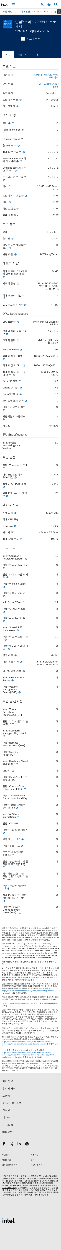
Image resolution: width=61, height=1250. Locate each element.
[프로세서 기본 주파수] (4, 179)
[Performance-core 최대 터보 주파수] (21, 161)
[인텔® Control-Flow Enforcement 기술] (25, 789)
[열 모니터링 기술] (23, 671)
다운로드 (22, 54)
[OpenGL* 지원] (20, 387)
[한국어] (49, 4)
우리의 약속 (8, 1088)
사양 (8, 54)
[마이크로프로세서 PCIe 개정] (15, 477)
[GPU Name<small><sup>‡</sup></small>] (18, 321)
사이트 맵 (7, 1124)
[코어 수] (13, 123)
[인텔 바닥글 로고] (8, 1220)
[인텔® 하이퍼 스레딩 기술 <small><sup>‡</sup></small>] (8, 648)
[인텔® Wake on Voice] (4, 586)
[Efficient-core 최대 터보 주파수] (15, 170)
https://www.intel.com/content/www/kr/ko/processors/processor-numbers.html (28, 991)
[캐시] (10, 186)
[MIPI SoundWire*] (24, 602)
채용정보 (7, 1132)
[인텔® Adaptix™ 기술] (4, 621)
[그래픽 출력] (18, 340)
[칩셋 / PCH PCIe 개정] (4, 486)
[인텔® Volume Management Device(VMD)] (19, 692)
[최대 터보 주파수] (23, 152)
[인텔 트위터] (11, 1144)
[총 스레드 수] (18, 145)
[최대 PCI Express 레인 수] (7, 496)
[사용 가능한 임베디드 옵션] (10, 248)
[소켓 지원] (15, 513)
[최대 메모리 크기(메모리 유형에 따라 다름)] (4, 277)
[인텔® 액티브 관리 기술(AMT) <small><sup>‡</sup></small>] (13, 724)
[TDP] (9, 202)
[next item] (59, 11)
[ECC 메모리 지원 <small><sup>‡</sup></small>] (24, 304)
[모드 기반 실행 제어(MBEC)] (13, 855)
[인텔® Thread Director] (4, 568)
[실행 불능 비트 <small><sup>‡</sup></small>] (22, 839)
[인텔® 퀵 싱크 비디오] (4, 410)
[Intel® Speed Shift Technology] (17, 630)
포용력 (6, 1095)
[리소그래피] (17, 106)
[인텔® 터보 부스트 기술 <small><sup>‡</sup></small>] (5, 639)
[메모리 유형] (18, 283)
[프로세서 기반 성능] (26, 195)
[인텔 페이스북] (3, 1144)
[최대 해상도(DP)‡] (24, 365)
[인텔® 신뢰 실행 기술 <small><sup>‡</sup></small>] (4, 832)
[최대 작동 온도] (21, 539)
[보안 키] (13, 770)
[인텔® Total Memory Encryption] (17, 807)
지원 (36, 54)
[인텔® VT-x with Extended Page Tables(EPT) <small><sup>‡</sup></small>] (20, 912)
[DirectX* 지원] (20, 381)
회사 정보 (7, 1081)
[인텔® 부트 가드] (22, 845)
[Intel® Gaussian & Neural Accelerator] (26, 558)
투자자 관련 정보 (11, 1102)
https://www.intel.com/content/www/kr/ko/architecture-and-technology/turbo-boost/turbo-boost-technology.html (26, 1042)
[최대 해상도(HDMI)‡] (4, 359)
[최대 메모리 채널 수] (4, 298)
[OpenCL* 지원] (20, 394)
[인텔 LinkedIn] (19, 1144)
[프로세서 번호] (20, 99)
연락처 (6, 1110)
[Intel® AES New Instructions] (18, 817)
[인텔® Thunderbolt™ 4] (4, 468)
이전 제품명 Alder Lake (48, 85)
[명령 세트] (15, 655)
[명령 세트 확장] (21, 661)
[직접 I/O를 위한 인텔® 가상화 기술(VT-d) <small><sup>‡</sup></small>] (4, 900)
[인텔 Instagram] (27, 1144)
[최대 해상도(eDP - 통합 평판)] (13, 374)
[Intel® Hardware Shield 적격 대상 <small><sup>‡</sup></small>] (17, 764)
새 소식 (6, 1117)
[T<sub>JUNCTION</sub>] (15, 526)
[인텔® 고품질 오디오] (4, 595)
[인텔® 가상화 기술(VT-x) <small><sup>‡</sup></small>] (8, 888)
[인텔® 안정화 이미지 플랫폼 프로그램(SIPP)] (4, 867)
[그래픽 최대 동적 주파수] (7, 333)
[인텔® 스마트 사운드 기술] (7, 577)
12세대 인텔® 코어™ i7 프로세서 (46, 76)
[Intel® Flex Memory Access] (12, 680)
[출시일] (12, 238)
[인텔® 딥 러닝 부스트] (4, 611)
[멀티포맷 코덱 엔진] (26, 400)
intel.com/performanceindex (16, 1185)
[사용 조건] (15, 254)
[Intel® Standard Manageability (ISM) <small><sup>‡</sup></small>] (4, 736)
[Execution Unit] (21, 349)
